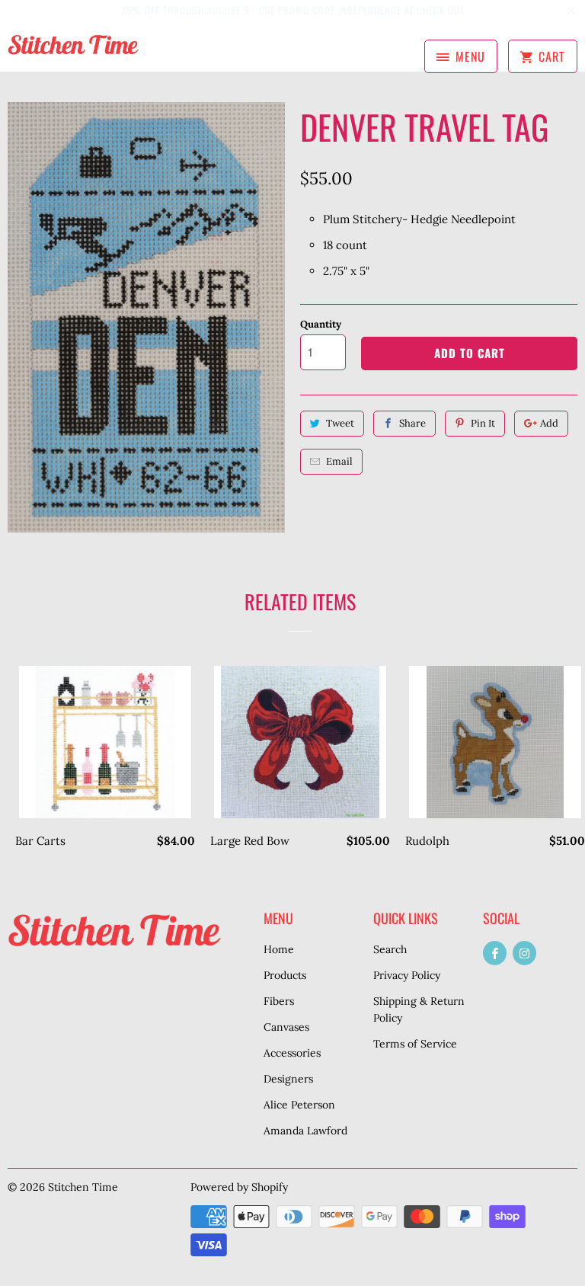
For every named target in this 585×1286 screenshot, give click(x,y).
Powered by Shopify (239, 1187)
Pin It (483, 423)
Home (279, 949)
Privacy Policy (406, 975)
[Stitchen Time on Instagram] (524, 953)
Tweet (340, 423)
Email (339, 461)
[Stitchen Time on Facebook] (495, 953)
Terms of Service (415, 1044)
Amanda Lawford (305, 1130)
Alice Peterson (299, 1105)
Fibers (279, 1001)
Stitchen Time (83, 1187)
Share (412, 423)
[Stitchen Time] (73, 52)
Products (285, 975)
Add (549, 423)
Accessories (292, 1053)
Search (390, 949)
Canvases (286, 1027)
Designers (288, 1079)
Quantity (320, 324)
